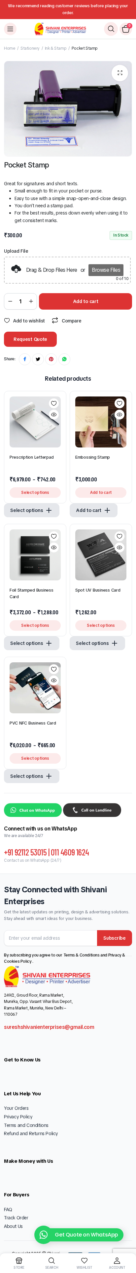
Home (9, 48)
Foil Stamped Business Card (31, 593)
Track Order (16, 1218)
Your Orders (16, 1108)
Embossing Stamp (92, 457)
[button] (120, 73)
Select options (35, 492)
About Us (13, 1226)
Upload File (16, 251)
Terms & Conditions (82, 955)
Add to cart (85, 301)
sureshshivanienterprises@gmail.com (49, 1027)
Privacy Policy (18, 1117)
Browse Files (106, 270)
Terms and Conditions (26, 1125)
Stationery (30, 48)
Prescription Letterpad (31, 457)
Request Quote (30, 339)
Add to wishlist (29, 321)
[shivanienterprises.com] (60, 29)
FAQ (8, 1209)
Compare (71, 321)
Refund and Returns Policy (31, 1133)
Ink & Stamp (56, 48)
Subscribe (114, 938)
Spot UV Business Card (98, 590)
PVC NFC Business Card (33, 723)
